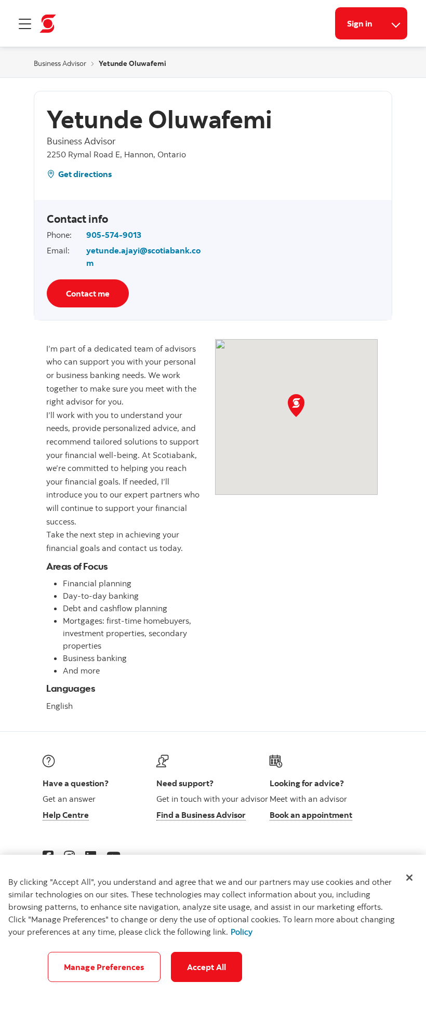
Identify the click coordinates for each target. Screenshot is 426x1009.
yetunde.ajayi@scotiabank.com (143, 256)
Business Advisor (60, 63)
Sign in (359, 23)
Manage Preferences (104, 967)
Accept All (207, 967)
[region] (213, 932)
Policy (241, 931)
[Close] (409, 877)
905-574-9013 (113, 235)
